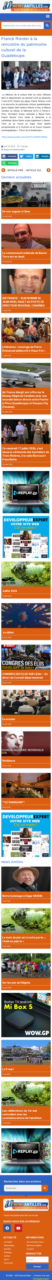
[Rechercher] (47, 25)
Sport (6, 1259)
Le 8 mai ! (8, 1069)
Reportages (9, 1245)
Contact (30, 1249)
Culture (7, 1256)
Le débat (8, 632)
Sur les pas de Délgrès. (16, 982)
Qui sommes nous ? (35, 1242)
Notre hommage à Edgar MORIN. (22, 896)
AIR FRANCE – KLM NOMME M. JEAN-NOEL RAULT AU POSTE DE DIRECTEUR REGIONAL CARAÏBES (23, 302)
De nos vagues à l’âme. (16, 211)
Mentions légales (34, 1245)
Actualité (8, 1242)
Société (7, 1249)
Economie (8, 719)
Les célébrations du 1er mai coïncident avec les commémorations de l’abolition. (22, 1114)
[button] (48, 16)
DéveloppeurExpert (41, 1279)
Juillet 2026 (9, 591)
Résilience (8, 760)
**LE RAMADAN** (13, 802)
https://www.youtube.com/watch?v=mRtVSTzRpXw (24, 137)
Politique (8, 1252)
